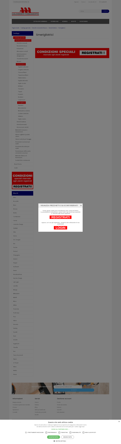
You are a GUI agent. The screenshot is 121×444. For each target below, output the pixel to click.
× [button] (119, 421)
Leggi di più (82, 426)
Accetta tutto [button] (53, 437)
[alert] (60, 432)
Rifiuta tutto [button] (67, 437)
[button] (60, 429)
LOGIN (60, 227)
